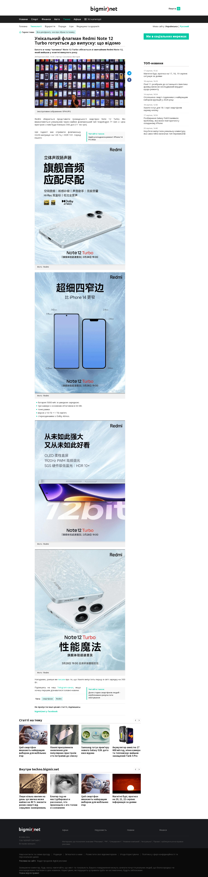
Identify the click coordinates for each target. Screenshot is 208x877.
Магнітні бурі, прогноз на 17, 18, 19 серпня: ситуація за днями (165, 74)
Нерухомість (101, 830)
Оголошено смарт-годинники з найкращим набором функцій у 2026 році (166, 98)
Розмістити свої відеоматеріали (101, 854)
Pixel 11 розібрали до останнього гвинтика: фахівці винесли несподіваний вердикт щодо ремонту (166, 87)
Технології (36, 26)
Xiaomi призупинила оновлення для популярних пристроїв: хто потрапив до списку (64, 751)
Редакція (57, 854)
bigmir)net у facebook (46, 711)
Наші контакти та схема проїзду (34, 854)
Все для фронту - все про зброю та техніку (56, 32)
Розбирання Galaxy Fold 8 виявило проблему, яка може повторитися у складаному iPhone (161, 121)
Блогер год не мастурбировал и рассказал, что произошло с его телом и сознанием (63, 802)
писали (61, 679)
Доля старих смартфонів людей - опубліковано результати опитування (104, 695)
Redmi (59, 698)
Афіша (77, 19)
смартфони (48, 698)
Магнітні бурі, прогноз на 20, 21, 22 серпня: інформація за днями (125, 799)
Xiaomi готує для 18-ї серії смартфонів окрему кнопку (163, 109)
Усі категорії (94, 19)
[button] (135, 720)
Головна (23, 26)
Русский (184, 26)
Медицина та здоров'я (88, 26)
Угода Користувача (129, 854)
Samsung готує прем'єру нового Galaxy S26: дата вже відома (95, 750)
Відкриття (50, 26)
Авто (57, 19)
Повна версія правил (29, 873)
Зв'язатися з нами (73, 854)
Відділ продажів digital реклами (52, 860)
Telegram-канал (65, 687)
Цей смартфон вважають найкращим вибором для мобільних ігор (32, 751)
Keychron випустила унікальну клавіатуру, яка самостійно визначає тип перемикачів (165, 132)
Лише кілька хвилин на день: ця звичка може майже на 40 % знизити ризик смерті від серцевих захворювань (32, 802)
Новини (23, 19)
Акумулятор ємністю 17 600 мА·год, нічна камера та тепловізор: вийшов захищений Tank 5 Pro (126, 751)
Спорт (34, 19)
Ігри (71, 26)
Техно (66, 19)
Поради (62, 26)
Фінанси (46, 19)
